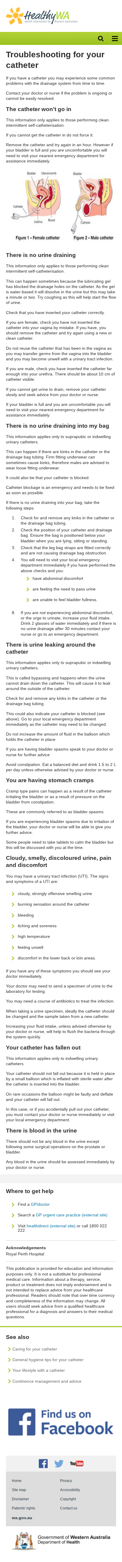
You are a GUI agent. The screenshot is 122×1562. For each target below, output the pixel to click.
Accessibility (70, 1490)
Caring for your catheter (34, 1349)
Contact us (68, 1508)
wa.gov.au (22, 1517)
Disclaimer (20, 1499)
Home (17, 1481)
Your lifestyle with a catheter (38, 1370)
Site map (19, 1490)
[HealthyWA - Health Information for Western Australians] (42, 8)
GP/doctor (41, 1204)
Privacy (66, 1481)
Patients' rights (23, 1508)
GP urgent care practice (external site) (71, 1215)
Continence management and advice (46, 1381)
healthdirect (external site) (51, 1225)
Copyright (68, 1499)
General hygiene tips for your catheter (48, 1359)
